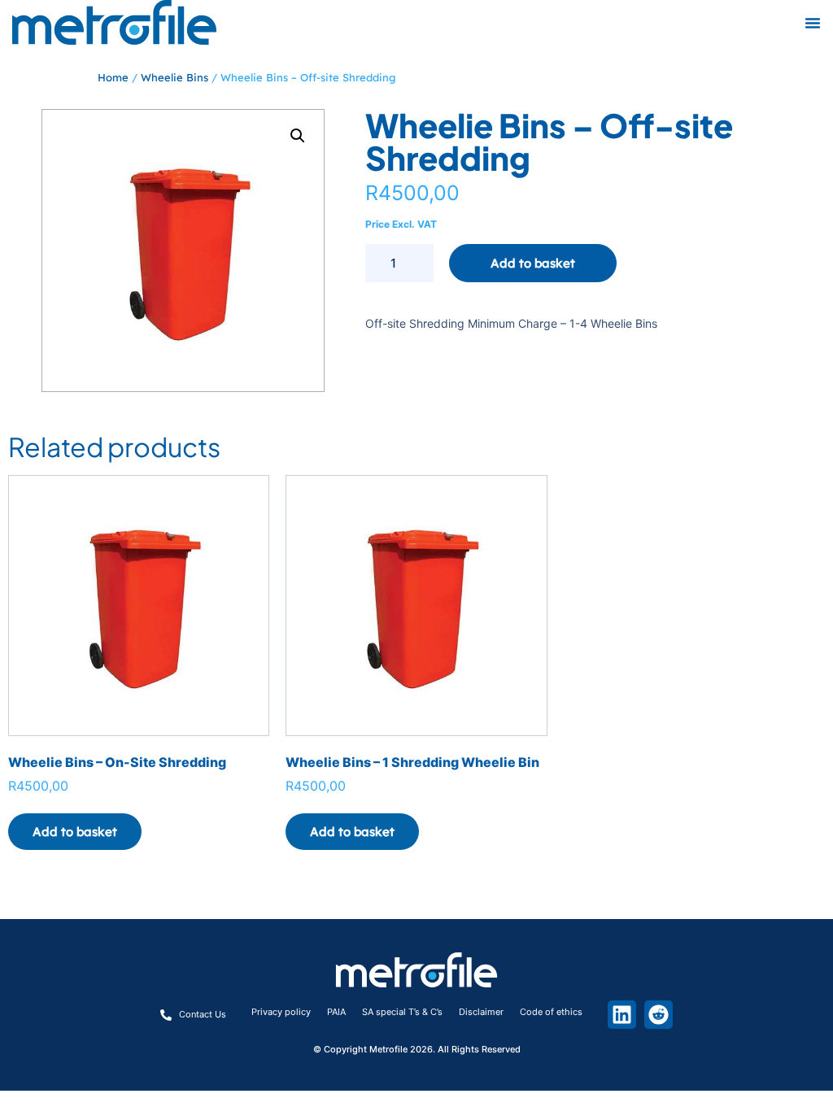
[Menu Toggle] (813, 23)
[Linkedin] (622, 1014)
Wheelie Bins (174, 77)
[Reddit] (658, 1014)
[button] (297, 135)
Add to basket (533, 263)
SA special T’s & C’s (402, 1011)
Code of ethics (551, 1011)
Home (113, 77)
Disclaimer (481, 1011)
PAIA (336, 1011)
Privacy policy (281, 1011)
